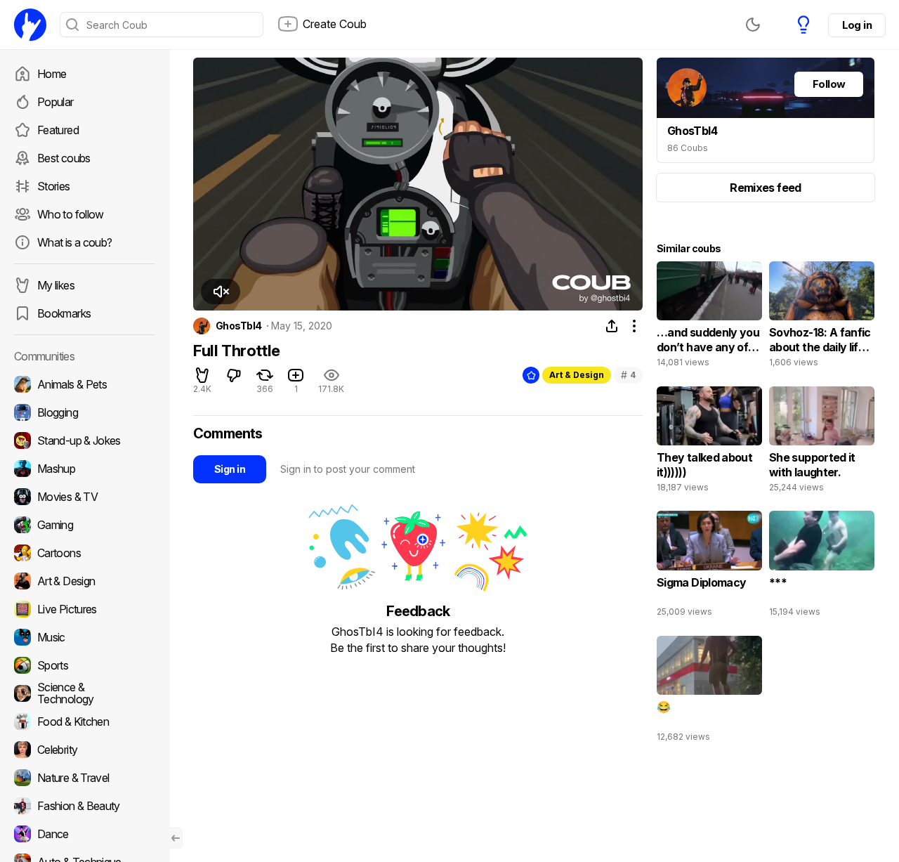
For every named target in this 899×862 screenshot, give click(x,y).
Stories (53, 186)
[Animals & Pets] (84, 384)
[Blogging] (84, 412)
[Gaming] (84, 525)
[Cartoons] (84, 553)
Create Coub (335, 24)
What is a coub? (74, 242)
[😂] (709, 692)
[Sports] (84, 665)
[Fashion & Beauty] (84, 806)
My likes (55, 285)
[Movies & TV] (84, 497)
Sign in (229, 469)
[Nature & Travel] (84, 778)
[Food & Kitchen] (84, 721)
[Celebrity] (84, 750)
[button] (220, 291)
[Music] (84, 637)
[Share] (611, 326)
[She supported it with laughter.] (821, 442)
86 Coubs (687, 148)
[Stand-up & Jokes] (84, 440)
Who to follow (70, 214)
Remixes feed (765, 188)
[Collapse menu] (175, 838)
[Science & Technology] (84, 693)
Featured (58, 130)
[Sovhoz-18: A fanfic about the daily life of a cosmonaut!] (821, 317)
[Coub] (30, 24)
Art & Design (576, 375)
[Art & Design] (84, 581)
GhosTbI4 (239, 326)
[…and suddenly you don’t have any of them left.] (709, 317)
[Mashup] (84, 469)
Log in (857, 25)
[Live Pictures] (84, 609)
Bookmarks (64, 313)
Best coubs (64, 158)
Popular (55, 102)
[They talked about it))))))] (709, 442)
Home (51, 74)
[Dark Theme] (753, 24)
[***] (821, 567)
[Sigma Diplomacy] (709, 567)
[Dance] (84, 834)
